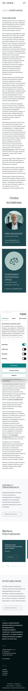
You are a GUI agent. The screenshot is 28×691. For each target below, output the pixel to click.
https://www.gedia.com (8, 149)
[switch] (24, 349)
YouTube (4, 675)
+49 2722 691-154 (14, 242)
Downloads (10, 683)
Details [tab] (14, 318)
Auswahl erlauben (14, 370)
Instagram (5, 671)
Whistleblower (6, 688)
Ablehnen (14, 375)
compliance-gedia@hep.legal (13, 289)
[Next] (8, 566)
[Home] (7, 3)
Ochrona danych (10, 686)
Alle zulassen (13, 365)
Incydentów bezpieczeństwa (17, 688)
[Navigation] (24, 3)
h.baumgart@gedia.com (12, 240)
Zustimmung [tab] (5, 318)
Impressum (18, 686)
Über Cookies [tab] (22, 318)
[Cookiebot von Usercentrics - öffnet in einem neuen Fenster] (20, 314)
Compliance (17, 683)
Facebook (5, 673)
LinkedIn (4, 669)
